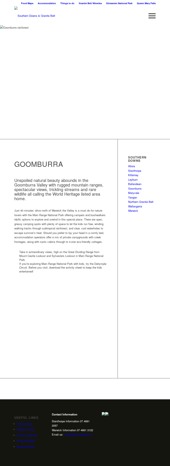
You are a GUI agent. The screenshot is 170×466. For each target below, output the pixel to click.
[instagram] (53, 441)
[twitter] (60, 441)
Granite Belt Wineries (90, 3)
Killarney (133, 175)
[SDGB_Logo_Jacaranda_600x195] (34, 15)
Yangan (132, 197)
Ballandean (134, 184)
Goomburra (134, 188)
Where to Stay (25, 429)
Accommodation (47, 3)
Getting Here (24, 424)
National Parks (26, 447)
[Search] (140, 15)
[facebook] (66, 441)
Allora (131, 166)
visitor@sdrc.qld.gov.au (78, 434)
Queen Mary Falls (146, 3)
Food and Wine (26, 441)
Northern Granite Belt (140, 202)
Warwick (133, 211)
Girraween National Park (119, 3)
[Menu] (150, 15)
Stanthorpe (134, 171)
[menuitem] (27, 3)
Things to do (67, 3)
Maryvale (133, 193)
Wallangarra (135, 206)
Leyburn (133, 180)
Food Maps (27, 3)
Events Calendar (27, 435)
